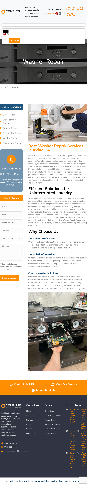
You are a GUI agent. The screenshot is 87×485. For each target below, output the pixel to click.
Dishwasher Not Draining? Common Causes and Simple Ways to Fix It (74, 460)
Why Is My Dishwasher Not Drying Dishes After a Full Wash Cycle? (74, 416)
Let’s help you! (11, 168)
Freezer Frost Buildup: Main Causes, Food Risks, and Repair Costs (84, 419)
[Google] (60, 13)
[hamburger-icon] (5, 31)
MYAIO (78, 481)
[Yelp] (56, 13)
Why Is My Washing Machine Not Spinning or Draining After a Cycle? (73, 440)
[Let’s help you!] (11, 159)
